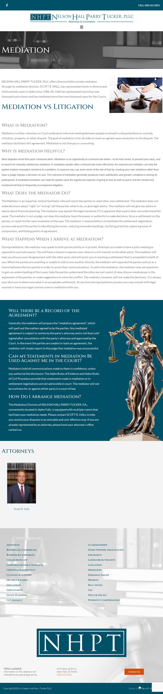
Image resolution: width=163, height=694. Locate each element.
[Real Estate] (122, 585)
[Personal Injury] (122, 575)
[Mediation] (122, 570)
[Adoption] (41, 545)
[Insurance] (122, 555)
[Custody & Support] (41, 575)
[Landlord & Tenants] (122, 560)
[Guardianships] (122, 545)
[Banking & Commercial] (41, 550)
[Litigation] (122, 565)
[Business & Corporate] (41, 555)
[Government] (41, 600)
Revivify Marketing (150, 688)
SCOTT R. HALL (76, 414)
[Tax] (122, 590)
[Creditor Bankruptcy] (41, 570)
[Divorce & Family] (41, 580)
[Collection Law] (41, 560)
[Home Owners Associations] (122, 550)
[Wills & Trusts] (122, 595)
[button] (81, 27)
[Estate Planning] (41, 595)
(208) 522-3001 (64, 674)
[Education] (41, 585)
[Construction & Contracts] (41, 565)
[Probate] (122, 580)
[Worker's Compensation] (122, 600)
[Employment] (41, 590)
